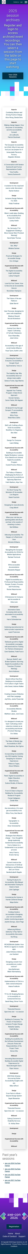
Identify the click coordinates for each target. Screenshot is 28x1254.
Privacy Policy (16, 1244)
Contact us (16, 2)
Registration (14, 1226)
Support (22, 1236)
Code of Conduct (10, 1236)
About (17, 1233)
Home (10, 1233)
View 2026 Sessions (13, 76)
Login (21, 2)
